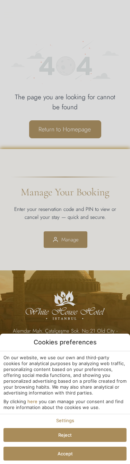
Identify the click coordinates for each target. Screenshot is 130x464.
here (32, 401)
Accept (65, 453)
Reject (65, 435)
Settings (65, 420)
